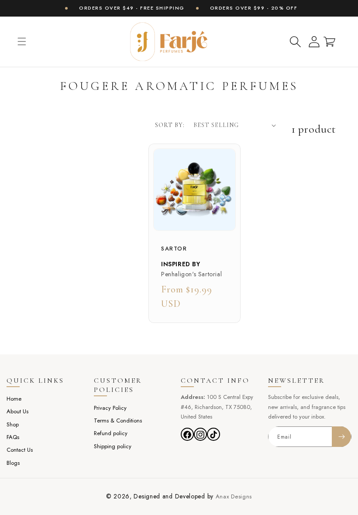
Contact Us (20, 450)
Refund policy (110, 433)
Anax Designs (234, 496)
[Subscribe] (341, 436)
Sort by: (170, 125)
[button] (21, 41)
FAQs (13, 437)
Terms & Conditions (118, 420)
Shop (13, 424)
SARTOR (174, 249)
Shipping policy (112, 446)
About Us (17, 411)
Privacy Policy (110, 408)
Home (14, 399)
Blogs (13, 463)
